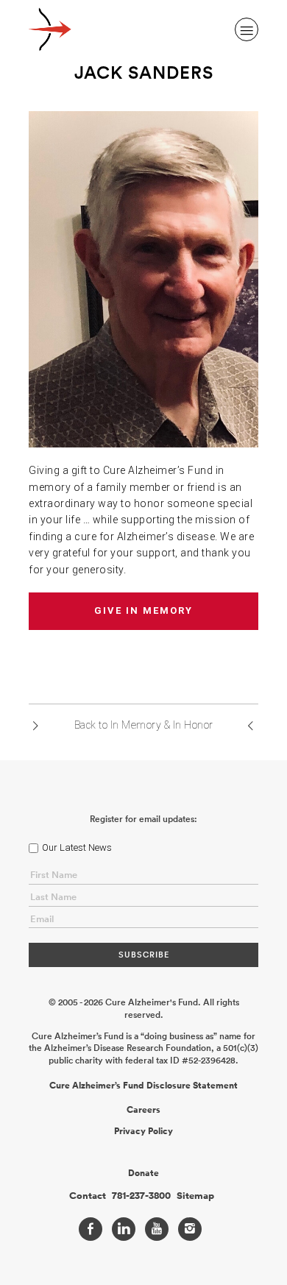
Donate (143, 1173)
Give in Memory (143, 610)
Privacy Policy (143, 1131)
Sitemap (195, 1196)
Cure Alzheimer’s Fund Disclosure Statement (143, 1085)
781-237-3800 (141, 1196)
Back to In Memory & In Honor (143, 725)
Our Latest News (77, 847)
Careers (143, 1109)
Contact (87, 1196)
